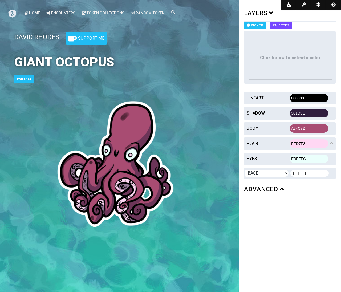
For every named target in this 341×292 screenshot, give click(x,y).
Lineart (255, 97)
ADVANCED (262, 189)
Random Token (150, 13)
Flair (252, 143)
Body (252, 128)
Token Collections (105, 13)
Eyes (252, 158)
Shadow (256, 113)
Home (34, 13)
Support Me (90, 38)
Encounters (62, 13)
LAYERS (256, 13)
